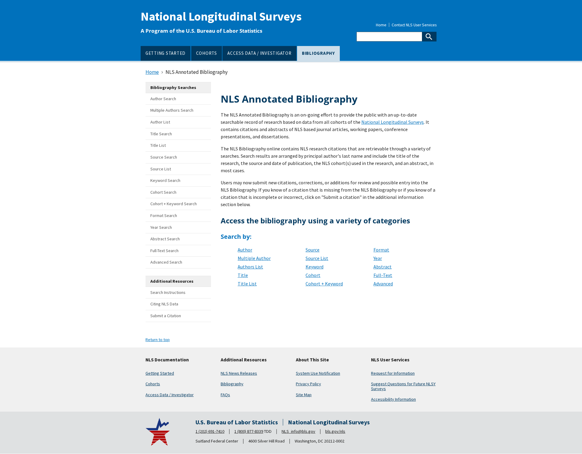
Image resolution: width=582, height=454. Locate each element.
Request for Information (393, 373)
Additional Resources (244, 360)
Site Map (304, 394)
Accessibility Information (393, 399)
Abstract (382, 267)
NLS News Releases (239, 373)
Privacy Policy (308, 384)
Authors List (250, 267)
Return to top (158, 339)
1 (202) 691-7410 (210, 431)
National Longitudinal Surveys (221, 16)
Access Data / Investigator (170, 394)
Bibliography (232, 384)
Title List (247, 284)
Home (381, 25)
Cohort (313, 275)
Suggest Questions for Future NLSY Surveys (403, 386)
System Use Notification (318, 373)
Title (243, 275)
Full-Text (382, 275)
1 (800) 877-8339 (248, 431)
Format (381, 250)
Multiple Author (254, 258)
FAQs (225, 394)
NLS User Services (390, 360)
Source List (317, 258)
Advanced (383, 284)
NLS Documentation (167, 360)
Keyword (314, 267)
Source (312, 250)
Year (377, 258)
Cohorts (153, 384)
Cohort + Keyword (324, 284)
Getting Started (160, 373)
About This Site (312, 360)
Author (245, 250)
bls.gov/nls (335, 431)
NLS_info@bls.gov (298, 431)
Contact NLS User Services (414, 25)
